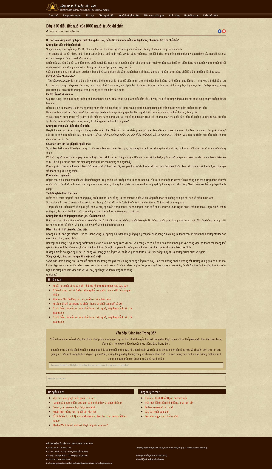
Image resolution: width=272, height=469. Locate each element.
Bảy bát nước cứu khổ (157, 411)
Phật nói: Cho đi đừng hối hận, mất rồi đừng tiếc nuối (82, 299)
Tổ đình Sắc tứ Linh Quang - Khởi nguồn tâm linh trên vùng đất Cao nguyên (89, 418)
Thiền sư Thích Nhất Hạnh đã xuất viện (166, 398)
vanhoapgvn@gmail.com (58, 463)
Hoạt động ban (191, 16)
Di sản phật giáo (106, 16)
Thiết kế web (152, 459)
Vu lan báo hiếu (210, 16)
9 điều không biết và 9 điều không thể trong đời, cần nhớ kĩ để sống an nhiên (92, 292)
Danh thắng (174, 16)
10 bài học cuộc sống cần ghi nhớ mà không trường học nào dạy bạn (90, 285)
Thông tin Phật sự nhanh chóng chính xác (149, 467)
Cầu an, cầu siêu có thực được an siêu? (74, 407)
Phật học (90, 16)
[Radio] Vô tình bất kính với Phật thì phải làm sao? (80, 425)
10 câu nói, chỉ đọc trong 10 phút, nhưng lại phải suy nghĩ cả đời (87, 303)
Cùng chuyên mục (150, 391)
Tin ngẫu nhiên (56, 391)
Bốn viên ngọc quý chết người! (161, 416)
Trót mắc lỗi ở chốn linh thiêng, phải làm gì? (169, 402)
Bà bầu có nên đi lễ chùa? (159, 407)
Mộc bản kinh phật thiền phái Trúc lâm (74, 398)
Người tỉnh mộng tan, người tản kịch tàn (74, 411)
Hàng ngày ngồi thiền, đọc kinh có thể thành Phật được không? (87, 402)
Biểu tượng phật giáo (154, 16)
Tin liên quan (55, 279)
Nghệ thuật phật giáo (129, 16)
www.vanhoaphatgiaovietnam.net (102, 463)
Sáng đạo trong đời (72, 16)
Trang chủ (53, 16)
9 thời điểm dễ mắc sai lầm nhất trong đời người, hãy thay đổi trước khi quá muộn (92, 310)
